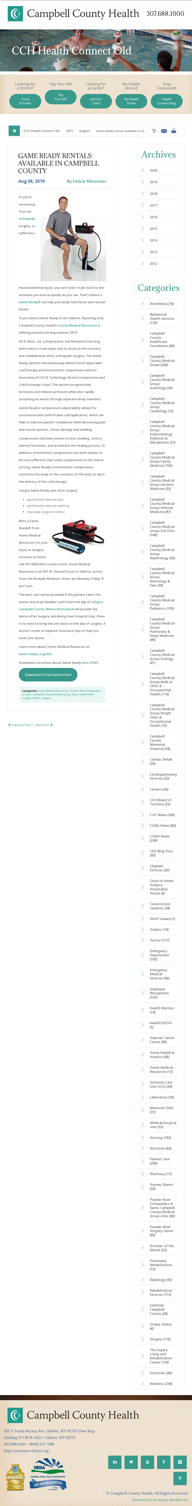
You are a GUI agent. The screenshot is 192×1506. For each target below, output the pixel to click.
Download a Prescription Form (48, 674)
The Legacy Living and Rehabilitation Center (161, 1356)
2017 (153, 205)
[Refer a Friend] (163, 131)
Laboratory (162, 1097)
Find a (25, 101)
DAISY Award (162, 918)
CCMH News (160, 838)
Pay (61, 97)
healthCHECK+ (161, 1025)
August (84, 131)
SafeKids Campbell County (159, 1309)
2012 (153, 263)
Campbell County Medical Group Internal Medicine (162, 505)
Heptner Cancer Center (162, 1039)
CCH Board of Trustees (161, 802)
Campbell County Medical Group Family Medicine (162, 459)
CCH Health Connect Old (41, 131)
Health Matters (162, 1010)
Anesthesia (162, 303)
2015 (153, 228)
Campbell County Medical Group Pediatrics (162, 602)
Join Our (96, 101)
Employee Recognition (159, 993)
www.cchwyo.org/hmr (35, 654)
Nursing (160, 1137)
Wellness (161, 1383)
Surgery (45, 698)
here (85, 662)
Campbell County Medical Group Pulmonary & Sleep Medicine (162, 629)
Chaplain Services (159, 868)
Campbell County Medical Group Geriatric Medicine (162, 482)
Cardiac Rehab (161, 761)
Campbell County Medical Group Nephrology (162, 551)
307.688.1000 (165, 13)
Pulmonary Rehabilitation (161, 1264)
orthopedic (27, 218)
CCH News (162, 814)
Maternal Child (161, 1110)
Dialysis (159, 929)
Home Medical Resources (78, 325)
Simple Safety (161, 1326)
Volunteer (161, 1373)
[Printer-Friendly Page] (173, 131)
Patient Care (160, 1161)
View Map (86, 1431)
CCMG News (163, 825)
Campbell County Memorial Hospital (46, 609)
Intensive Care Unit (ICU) (161, 1084)
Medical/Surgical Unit (163, 1124)
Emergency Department (159, 955)
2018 (153, 193)
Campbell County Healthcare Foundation (162, 339)
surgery (97, 602)
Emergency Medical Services (159, 974)
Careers (159, 789)
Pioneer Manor (161, 1186)
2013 (153, 252)
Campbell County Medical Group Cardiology (162, 404)
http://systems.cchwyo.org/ (27, 1450)
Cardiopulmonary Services (163, 776)
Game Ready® (29, 302)
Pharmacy (161, 1174)
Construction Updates (160, 906)
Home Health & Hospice (162, 1054)
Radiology (161, 1279)
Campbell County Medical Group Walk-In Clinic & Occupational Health (162, 684)
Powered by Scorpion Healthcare (160, 1499)
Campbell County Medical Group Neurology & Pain (162, 576)
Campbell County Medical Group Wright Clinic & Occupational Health (162, 715)
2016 (153, 217)
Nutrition (160, 1148)
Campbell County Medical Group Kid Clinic (162, 528)
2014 (153, 240)
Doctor (159, 940)
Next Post (43, 725)
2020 (153, 170)
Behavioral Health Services (162, 318)
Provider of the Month (162, 1248)
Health (166, 101)
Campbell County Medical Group (162, 360)
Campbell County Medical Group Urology (162, 656)
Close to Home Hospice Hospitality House (161, 886)
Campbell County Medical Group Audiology (162, 381)
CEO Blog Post (161, 853)
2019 (69, 131)
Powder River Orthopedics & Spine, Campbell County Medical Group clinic (61, 692)
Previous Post (21, 725)
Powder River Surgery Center (161, 1231)
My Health (131, 101)
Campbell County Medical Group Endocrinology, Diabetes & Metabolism (163, 432)
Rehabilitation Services (161, 1292)
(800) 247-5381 (41, 1444)
